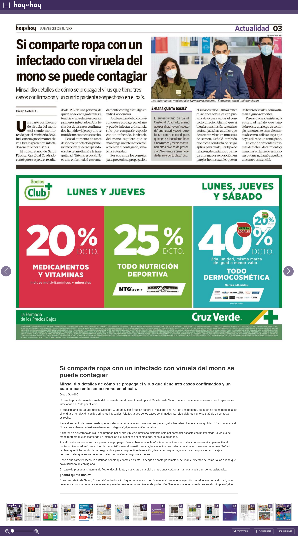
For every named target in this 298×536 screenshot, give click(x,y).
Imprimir (287, 531)
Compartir (264, 531)
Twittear (242, 531)
